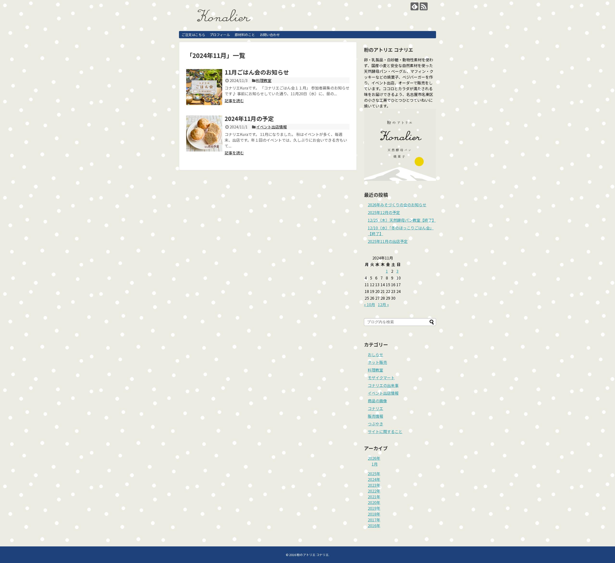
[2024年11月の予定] (204, 133)
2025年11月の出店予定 (388, 241)
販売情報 (375, 416)
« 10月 (369, 304)
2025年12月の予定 (384, 212)
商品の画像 (377, 401)
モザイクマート (381, 377)
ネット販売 (377, 362)
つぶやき (375, 424)
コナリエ (375, 408)
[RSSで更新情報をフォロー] (424, 6)
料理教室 (263, 80)
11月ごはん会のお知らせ (257, 72)
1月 (375, 464)
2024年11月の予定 (249, 118)
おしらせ (375, 354)
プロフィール (220, 34)
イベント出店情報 (271, 127)
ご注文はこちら (193, 34)
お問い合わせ (270, 34)
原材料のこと (245, 34)
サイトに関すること (385, 431)
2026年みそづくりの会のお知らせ (397, 205)
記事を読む (234, 100)
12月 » (383, 304)
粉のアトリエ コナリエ (313, 554)
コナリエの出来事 (383, 385)
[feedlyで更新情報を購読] (414, 6)
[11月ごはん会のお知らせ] (204, 87)
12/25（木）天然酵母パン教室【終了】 (402, 220)
